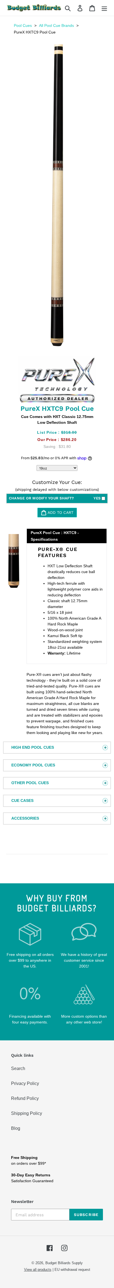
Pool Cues (23, 25)
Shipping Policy (26, 1113)
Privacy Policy (25, 1083)
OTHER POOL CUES (30, 783)
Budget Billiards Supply (64, 1263)
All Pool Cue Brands (56, 25)
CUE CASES (22, 800)
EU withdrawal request (72, 1270)
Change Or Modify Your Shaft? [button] (54, 498)
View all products (37, 1270)
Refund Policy (25, 1098)
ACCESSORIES (25, 818)
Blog (15, 1128)
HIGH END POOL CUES (32, 747)
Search (18, 1068)
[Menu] (104, 8)
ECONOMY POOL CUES (33, 765)
